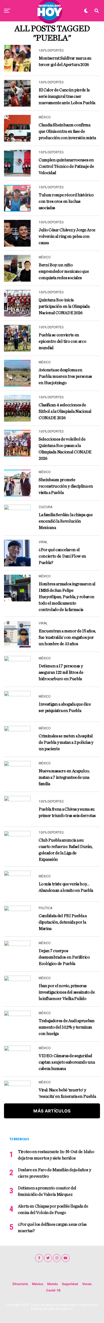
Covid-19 (53, 1290)
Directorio (20, 1284)
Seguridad (70, 1284)
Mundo (52, 1284)
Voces (87, 1284)
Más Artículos (51, 1111)
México (37, 1284)
